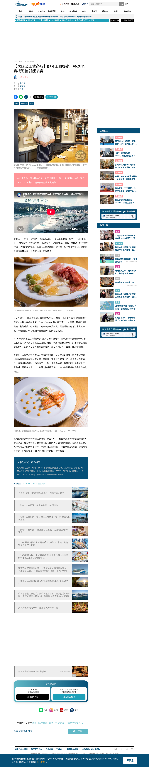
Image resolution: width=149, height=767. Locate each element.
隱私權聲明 (41, 762)
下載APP (60, 749)
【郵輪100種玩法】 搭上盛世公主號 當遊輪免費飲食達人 (43, 531)
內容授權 (49, 749)
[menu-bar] (130, 4)
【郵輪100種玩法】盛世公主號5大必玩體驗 (38, 505)
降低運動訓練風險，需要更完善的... (126, 260)
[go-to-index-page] (21, 4)
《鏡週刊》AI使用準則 (90, 749)
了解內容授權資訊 (74, 722)
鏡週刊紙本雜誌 (39, 722)
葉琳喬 (22, 86)
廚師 (31, 103)
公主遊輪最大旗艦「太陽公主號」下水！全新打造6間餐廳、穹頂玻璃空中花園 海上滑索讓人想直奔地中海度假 (44, 595)
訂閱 (66, 710)
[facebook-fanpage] (122, 749)
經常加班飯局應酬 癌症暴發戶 (32, 671)
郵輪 (16, 103)
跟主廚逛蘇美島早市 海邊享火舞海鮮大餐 (38, 607)
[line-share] (21, 97)
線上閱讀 (78, 731)
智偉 (21, 89)
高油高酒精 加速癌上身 (124, 282)
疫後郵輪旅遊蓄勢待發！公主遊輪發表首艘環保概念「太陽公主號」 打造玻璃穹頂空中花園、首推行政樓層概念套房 (43, 569)
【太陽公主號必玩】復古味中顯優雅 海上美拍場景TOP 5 (43, 582)
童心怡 (22, 83)
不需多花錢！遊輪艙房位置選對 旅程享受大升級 (41, 492)
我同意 (130, 760)
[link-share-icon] (26, 97)
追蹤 (56, 710)
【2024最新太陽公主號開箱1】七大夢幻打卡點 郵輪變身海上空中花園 (43, 543)
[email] (132, 749)
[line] (115, 749)
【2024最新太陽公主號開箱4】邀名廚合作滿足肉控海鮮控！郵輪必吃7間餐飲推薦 (43, 556)
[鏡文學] (75, 4)
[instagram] (127, 749)
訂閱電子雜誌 (36, 749)
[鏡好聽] (64, 4)
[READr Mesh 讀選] (85, 4)
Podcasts (115, 20)
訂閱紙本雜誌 (127, 20)
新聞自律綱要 (72, 749)
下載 (76, 710)
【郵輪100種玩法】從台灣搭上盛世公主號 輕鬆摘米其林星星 (44, 518)
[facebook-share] (16, 97)
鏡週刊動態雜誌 (56, 722)
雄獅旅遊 (24, 103)
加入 (46, 710)
